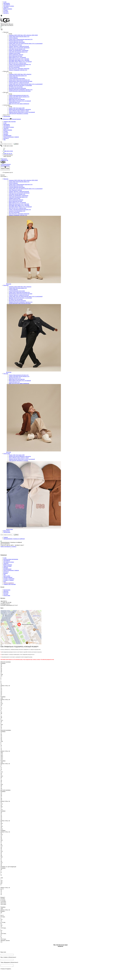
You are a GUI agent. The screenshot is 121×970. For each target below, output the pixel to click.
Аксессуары (6, 453)
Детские (5, 373)
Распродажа (6, 532)
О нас (4, 2)
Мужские (5, 285)
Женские (5, 179)
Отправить (8, 968)
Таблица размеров (8, 583)
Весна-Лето (6, 530)
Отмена (3, 968)
